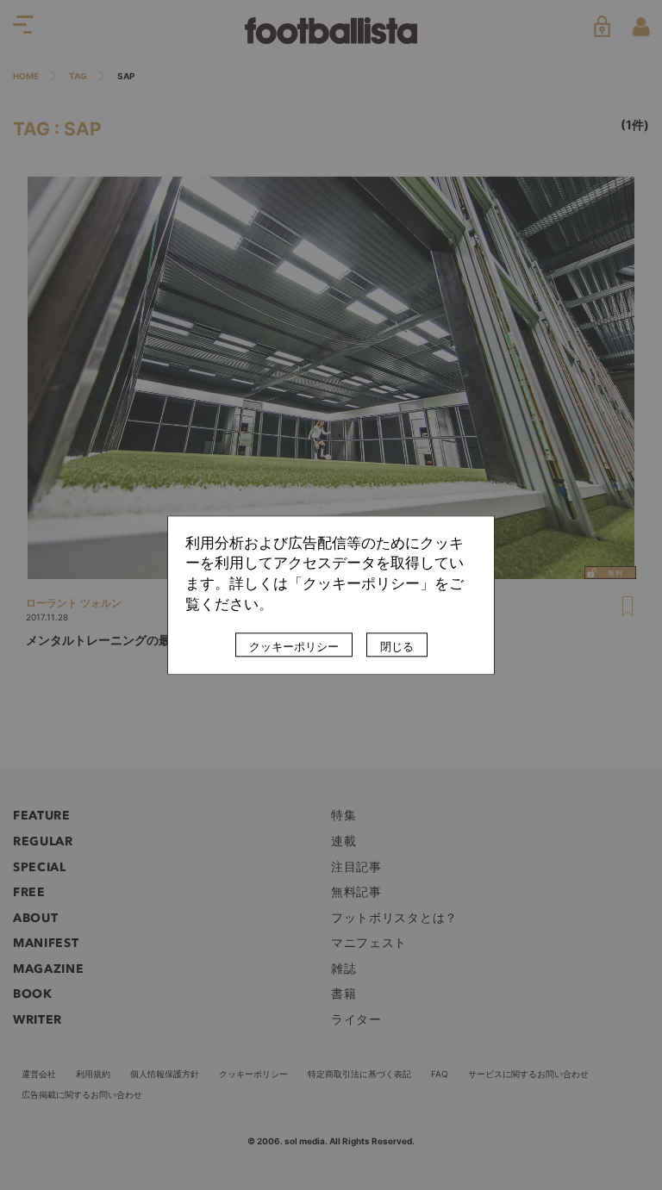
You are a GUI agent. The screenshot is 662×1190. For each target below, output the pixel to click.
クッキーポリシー (294, 646)
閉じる (397, 646)
